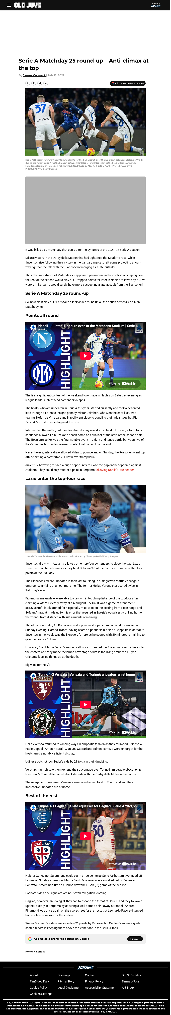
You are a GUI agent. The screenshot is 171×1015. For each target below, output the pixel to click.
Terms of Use (130, 981)
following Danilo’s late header (114, 470)
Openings (64, 975)
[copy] (45, 83)
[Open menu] (9, 5)
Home (29, 951)
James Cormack (34, 75)
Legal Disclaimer (69, 987)
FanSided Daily (40, 981)
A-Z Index (128, 987)
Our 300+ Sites (131, 975)
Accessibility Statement (100, 987)
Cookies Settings (41, 994)
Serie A (40, 951)
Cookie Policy (39, 987)
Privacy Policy (94, 981)
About (34, 975)
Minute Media (21, 1002)
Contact (90, 975)
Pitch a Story (66, 981)
